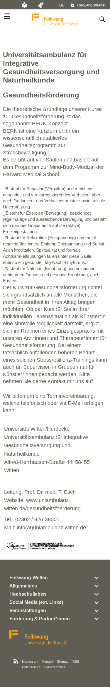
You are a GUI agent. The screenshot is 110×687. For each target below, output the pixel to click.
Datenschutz (31, 667)
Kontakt (47, 661)
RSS (75, 661)
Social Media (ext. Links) (36, 602)
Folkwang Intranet (90, 5)
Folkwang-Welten (28, 577)
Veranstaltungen (27, 610)
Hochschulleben (27, 594)
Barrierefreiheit (54, 667)
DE (61, 5)
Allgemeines (23, 585)
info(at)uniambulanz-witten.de (51, 528)
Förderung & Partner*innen (39, 618)
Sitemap (62, 661)
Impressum (30, 661)
